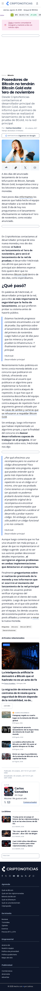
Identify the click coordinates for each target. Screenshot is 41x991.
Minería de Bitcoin (9, 896)
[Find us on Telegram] (18, 876)
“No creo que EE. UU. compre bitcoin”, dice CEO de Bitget (25, 832)
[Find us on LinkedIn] (22, 876)
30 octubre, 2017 (31, 128)
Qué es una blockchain (11, 903)
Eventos (5, 929)
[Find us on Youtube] (14, 876)
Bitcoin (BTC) (25, 627)
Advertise (5, 977)
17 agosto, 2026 (18, 761)
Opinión (5, 925)
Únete (10, 23)
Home (4, 75)
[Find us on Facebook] (2, 876)
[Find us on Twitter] (6, 876)
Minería (11, 75)
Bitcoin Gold (20, 274)
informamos (26, 196)
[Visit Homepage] (19, 3)
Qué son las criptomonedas (13, 893)
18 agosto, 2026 (18, 723)
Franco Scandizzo (9, 683)
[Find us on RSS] (26, 876)
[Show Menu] (3, 3)
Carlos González (13, 128)
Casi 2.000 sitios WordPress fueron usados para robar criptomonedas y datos (25, 843)
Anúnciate (6, 974)
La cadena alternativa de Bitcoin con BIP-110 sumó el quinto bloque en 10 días (24, 744)
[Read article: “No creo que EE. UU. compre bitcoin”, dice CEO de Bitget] (6, 833)
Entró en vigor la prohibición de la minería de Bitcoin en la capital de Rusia (25, 756)
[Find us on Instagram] (10, 876)
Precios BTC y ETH (9, 932)
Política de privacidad (10, 951)
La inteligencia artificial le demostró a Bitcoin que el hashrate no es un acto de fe (19, 676)
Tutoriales (6, 922)
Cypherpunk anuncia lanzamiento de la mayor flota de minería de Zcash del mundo (25, 730)
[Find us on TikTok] (29, 876)
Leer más (8, 705)
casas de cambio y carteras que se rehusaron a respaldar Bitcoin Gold (20, 413)
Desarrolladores (9, 630)
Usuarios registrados (22, 712)
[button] (20, 167)
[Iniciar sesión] (37, 3)
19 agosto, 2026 (22, 683)
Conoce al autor (30, 802)
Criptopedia (6, 906)
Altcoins (14, 627)
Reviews (5, 919)
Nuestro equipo (8, 948)
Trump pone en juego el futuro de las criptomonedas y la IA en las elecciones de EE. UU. (26, 820)
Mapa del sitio (7, 958)
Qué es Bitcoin (7, 890)
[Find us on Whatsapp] (33, 876)
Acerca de (6, 945)
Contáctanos (7, 971)
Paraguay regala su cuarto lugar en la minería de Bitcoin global (25, 718)
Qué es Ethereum (9, 900)
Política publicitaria (9, 954)
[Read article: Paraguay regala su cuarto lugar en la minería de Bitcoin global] (6, 714)
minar (35, 617)
